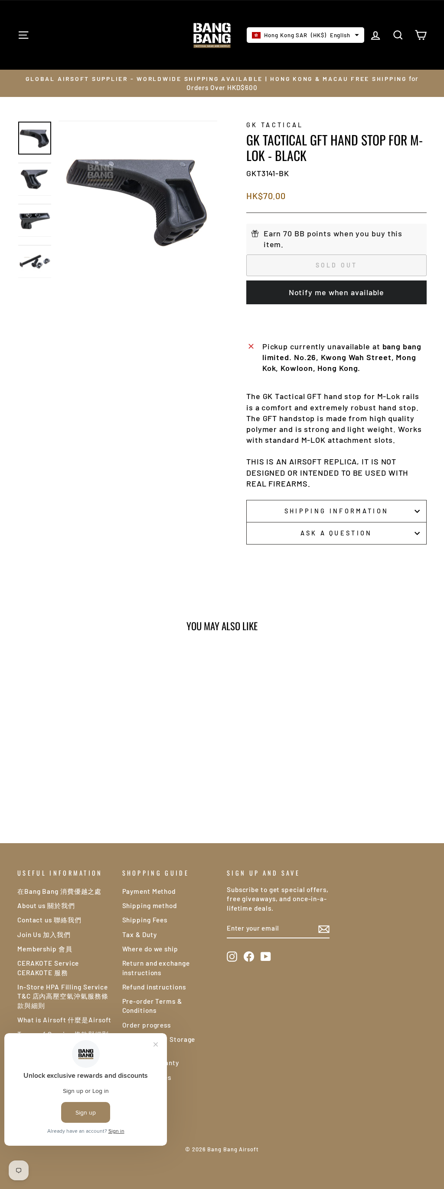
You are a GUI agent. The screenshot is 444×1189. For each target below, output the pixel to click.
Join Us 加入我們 (44, 934)
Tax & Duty (139, 934)
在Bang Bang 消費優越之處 (59, 891)
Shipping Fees (145, 920)
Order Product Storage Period (159, 1043)
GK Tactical (275, 125)
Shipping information (336, 511)
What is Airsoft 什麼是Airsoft (64, 1020)
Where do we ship (150, 949)
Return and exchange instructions (156, 967)
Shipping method (149, 905)
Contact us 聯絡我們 (49, 920)
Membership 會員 (44, 949)
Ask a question (336, 533)
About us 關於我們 (46, 905)
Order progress (146, 1025)
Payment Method (149, 891)
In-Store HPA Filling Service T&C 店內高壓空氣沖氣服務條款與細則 (62, 996)
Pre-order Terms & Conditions (152, 1005)
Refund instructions (154, 987)
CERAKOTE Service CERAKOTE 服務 (48, 967)
